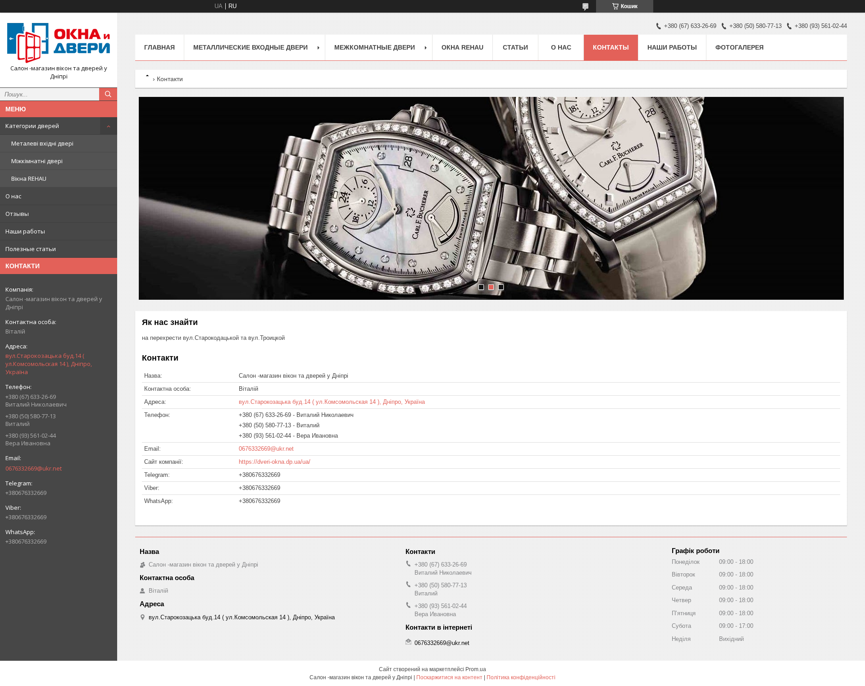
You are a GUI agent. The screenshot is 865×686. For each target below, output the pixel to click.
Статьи (515, 47)
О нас (13, 196)
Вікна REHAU (28, 178)
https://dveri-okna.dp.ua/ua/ (274, 461)
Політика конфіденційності (521, 677)
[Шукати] (108, 94)
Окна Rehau (462, 47)
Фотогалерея (739, 47)
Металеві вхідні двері (42, 143)
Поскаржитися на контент (449, 677)
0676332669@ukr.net (33, 468)
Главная (159, 47)
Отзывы (17, 214)
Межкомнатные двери (374, 47)
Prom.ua (475, 669)
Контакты (611, 47)
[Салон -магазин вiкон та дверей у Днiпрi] (58, 41)
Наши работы (25, 231)
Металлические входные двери (250, 47)
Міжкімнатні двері (37, 161)
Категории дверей (32, 126)
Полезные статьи (30, 249)
